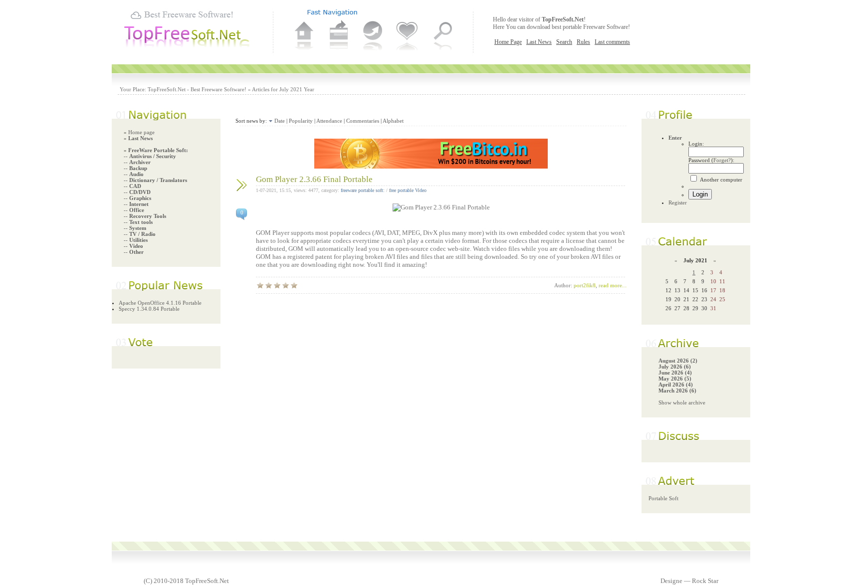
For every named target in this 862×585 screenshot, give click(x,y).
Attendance (329, 121)
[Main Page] (304, 36)
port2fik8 (585, 285)
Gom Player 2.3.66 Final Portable (314, 179)
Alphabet (393, 121)
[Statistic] (407, 36)
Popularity (301, 121)
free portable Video (408, 190)
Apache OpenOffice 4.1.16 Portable (160, 303)
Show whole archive (681, 402)
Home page (141, 132)
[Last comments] (373, 36)
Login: (696, 144)
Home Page (508, 41)
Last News (539, 41)
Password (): (711, 160)
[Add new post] (338, 36)
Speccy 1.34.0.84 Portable (149, 309)
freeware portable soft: (363, 190)
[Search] (442, 36)
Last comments (612, 41)
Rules (583, 41)
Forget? (722, 160)
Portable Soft (663, 498)
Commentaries (362, 121)
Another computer (720, 180)
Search (564, 41)
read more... (613, 285)
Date (279, 121)
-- (150, 156)
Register (677, 202)
